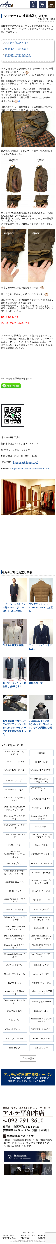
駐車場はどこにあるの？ (18, 55)
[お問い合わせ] (42, 4)
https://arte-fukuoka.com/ (25, 462)
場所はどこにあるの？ (16, 48)
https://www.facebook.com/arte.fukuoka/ (31, 468)
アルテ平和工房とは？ (16, 42)
